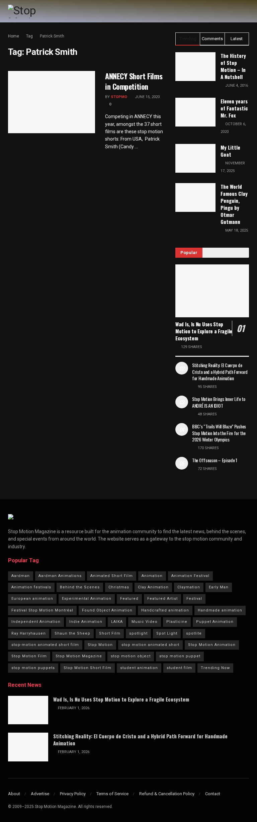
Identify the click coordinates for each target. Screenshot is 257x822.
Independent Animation (36, 622)
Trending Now (215, 668)
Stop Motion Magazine (79, 656)
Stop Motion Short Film (87, 668)
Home (13, 36)
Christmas (118, 587)
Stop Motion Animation (212, 645)
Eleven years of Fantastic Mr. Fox (234, 108)
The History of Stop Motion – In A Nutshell (233, 66)
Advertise (40, 793)
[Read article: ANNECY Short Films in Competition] (51, 102)
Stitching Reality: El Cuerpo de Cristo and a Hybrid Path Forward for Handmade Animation (220, 371)
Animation (152, 576)
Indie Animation (85, 622)
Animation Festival (190, 576)
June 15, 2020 (147, 97)
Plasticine (176, 622)
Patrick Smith (52, 36)
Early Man (219, 587)
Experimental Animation (86, 598)
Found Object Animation (107, 610)
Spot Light (166, 633)
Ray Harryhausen (28, 633)
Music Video (145, 622)
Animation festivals (31, 587)
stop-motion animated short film (45, 645)
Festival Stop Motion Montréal (42, 610)
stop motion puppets (33, 668)
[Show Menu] (246, 11)
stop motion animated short (150, 645)
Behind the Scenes (80, 587)
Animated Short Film (111, 576)
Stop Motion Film (29, 656)
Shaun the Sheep (72, 633)
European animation (32, 598)
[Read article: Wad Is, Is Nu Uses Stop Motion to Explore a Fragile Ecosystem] (212, 290)
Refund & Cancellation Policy (166, 793)
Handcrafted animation (165, 610)
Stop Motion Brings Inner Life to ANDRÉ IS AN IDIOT (218, 402)
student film (179, 668)
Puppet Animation (215, 622)
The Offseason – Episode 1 (214, 460)
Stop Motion (100, 645)
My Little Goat (230, 151)
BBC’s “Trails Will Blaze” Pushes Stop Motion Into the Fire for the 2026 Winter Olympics (219, 433)
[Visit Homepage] (36, 11)
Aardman (20, 576)
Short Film (109, 633)
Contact (212, 793)
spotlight (138, 633)
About (14, 793)
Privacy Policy (73, 793)
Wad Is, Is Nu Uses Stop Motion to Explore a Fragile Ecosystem (203, 331)
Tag (29, 36)
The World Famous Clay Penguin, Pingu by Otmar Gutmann (234, 204)
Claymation (188, 587)
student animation (139, 668)
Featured (129, 598)
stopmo (119, 97)
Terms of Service (112, 793)
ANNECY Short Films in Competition (133, 81)
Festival (194, 598)
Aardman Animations (60, 576)
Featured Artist (162, 598)
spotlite (194, 633)
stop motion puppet (179, 656)
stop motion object (131, 656)
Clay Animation (153, 587)
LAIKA (117, 622)
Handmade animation (220, 610)
